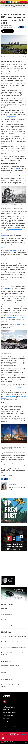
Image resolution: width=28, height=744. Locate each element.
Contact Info (5, 723)
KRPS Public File (6, 709)
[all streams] (26, 742)
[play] (2, 742)
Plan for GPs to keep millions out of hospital (11, 642)
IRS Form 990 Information (8, 715)
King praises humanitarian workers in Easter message (13, 647)
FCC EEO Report (6, 721)
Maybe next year (5, 608)
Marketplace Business (7, 604)
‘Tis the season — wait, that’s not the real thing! (11, 625)
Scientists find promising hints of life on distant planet (13, 636)
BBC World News (6, 632)
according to (17, 168)
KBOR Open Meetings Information (9, 712)
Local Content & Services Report (9, 726)
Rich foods (3, 619)
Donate (24, 2)
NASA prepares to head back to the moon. (10, 665)
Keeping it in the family (6, 614)
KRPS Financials (6, 718)
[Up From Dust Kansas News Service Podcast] (14, 510)
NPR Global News (6, 661)
